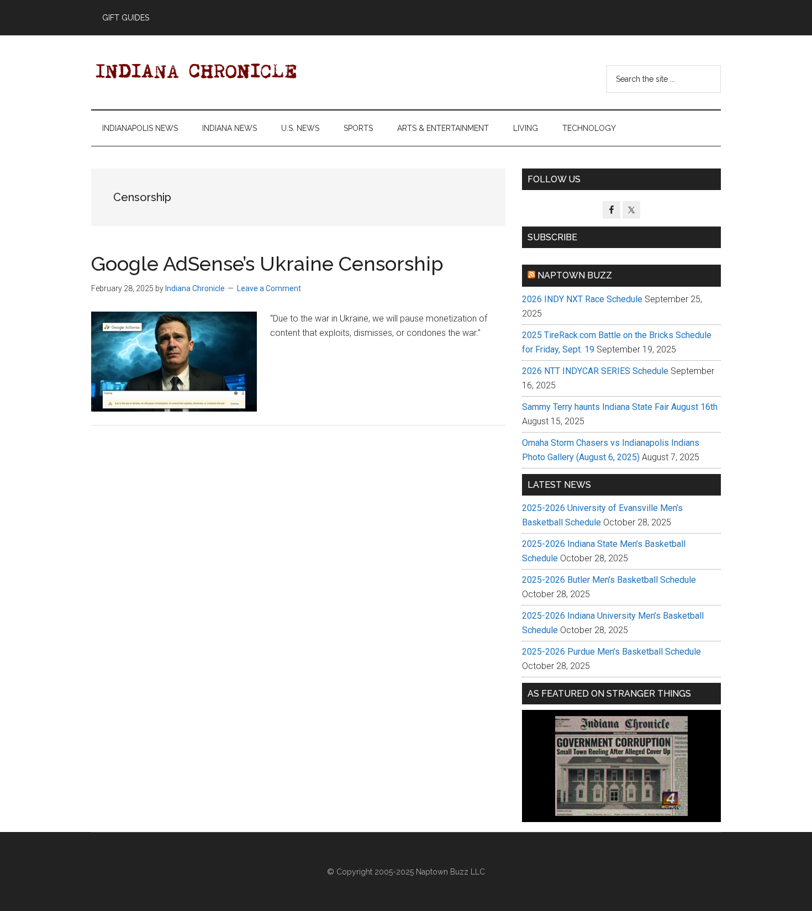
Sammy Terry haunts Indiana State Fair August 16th (620, 407)
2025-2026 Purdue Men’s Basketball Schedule (611, 651)
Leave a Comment (269, 288)
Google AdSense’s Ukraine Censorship (267, 263)
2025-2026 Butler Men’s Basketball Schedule (609, 580)
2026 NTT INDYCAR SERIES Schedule (595, 371)
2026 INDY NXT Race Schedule (582, 299)
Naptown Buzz (574, 275)
